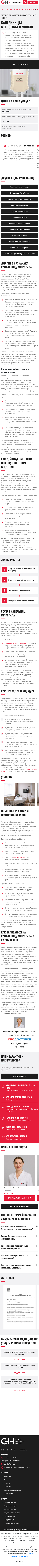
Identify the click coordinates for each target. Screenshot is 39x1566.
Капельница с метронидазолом (16, 643)
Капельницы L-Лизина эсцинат (19, 199)
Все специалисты (19, 1206)
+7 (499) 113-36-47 (16, 2)
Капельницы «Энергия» (19, 248)
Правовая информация (12, 1490)
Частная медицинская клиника (17, 9)
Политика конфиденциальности (16, 1530)
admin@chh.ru (9, 1464)
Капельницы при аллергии (19, 223)
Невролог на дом (10, 1509)
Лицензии (7, 1476)
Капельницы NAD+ (19, 235)
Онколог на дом (9, 1516)
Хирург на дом (9, 1520)
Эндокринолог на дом (12, 1513)
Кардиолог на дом (10, 1506)
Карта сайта (8, 1494)
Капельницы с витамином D (19, 229)
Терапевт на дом (10, 1502)
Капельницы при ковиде (19, 187)
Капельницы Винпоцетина (19, 242)
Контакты (7, 1487)
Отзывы (7, 1483)
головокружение (19, 857)
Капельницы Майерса (19, 211)
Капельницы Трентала (19, 205)
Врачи (6, 1480)
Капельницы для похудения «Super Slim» (20, 254)
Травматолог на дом (11, 1523)
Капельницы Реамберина (19, 193)
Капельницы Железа (19, 217)
